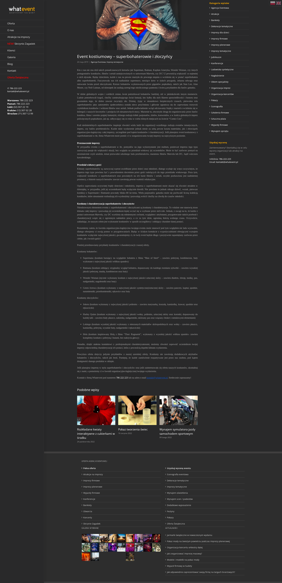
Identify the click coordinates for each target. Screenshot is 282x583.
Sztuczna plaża (218, 118)
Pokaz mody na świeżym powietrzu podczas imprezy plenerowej (198, 541)
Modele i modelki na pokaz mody (183, 560)
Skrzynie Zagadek (91, 523)
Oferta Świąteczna (176, 523)
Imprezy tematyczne (115, 62)
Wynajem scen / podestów (180, 499)
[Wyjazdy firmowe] (86, 538)
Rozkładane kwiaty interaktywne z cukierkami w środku (90, 433)
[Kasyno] (112, 556)
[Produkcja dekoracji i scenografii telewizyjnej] (130, 538)
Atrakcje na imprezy (93, 474)
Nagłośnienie (217, 75)
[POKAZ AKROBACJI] (112, 547)
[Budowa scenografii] (103, 547)
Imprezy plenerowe (220, 44)
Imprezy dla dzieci (220, 32)
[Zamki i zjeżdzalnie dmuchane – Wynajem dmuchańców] (121, 547)
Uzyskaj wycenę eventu (179, 468)
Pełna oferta (89, 468)
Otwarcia (87, 511)
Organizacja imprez (220, 88)
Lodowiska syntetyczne (222, 69)
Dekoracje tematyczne (222, 26)
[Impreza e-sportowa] (147, 547)
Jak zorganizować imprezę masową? (184, 553)
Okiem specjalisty (219, 81)
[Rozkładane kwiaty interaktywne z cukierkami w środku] (90, 397)
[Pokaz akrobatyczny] (94, 547)
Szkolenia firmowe (220, 112)
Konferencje (217, 63)
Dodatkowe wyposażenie (179, 505)
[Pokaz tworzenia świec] (131, 397)
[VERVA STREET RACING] (130, 556)
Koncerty (87, 517)
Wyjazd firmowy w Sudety (179, 566)
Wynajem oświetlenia (177, 493)
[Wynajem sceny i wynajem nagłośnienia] (121, 556)
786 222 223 (26, 100)
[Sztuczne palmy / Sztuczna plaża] (94, 538)
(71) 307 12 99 (25, 113)
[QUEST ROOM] (112, 538)
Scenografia (217, 106)
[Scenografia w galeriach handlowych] (156, 547)
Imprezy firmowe (219, 38)
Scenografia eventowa (177, 474)
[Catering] (147, 538)
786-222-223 (16, 88)
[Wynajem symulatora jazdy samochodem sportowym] (172, 397)
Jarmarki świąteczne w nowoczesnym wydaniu (189, 535)
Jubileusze (216, 57)
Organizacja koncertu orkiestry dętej (185, 547)
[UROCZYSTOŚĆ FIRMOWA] (130, 547)
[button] (79, 419)
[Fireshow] (121, 538)
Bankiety (215, 20)
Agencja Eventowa (98, 62)
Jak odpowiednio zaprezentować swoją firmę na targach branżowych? (201, 572)
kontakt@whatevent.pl (18, 91)
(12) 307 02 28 (24, 110)
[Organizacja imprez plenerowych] (94, 556)
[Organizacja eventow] (86, 556)
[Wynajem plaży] (86, 547)
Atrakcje (215, 14)
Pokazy (214, 100)
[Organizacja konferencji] (138, 538)
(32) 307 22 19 (21, 106)
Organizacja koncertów (222, 94)
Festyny (170, 511)
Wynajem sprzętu (219, 131)
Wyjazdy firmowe (219, 125)
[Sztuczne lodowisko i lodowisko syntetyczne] (103, 556)
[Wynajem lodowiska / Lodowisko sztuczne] (138, 547)
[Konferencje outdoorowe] (103, 538)
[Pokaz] (156, 538)
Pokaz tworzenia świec (126, 429)
